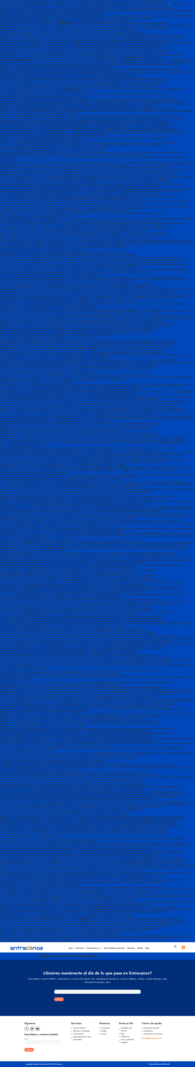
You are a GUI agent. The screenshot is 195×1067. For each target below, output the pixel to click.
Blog (147, 948)
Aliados (140, 948)
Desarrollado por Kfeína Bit (159, 1064)
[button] (175, 946)
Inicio (71, 948)
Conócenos (79, 948)
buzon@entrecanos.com (152, 1038)
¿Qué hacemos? (93, 948)
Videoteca (131, 948)
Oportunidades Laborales (114, 948)
